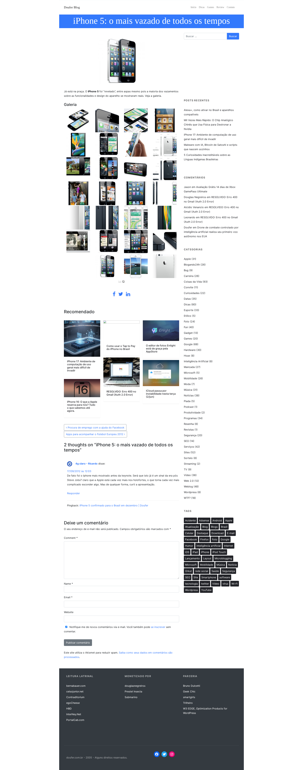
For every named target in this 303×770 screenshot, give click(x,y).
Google (188, 344)
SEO (186, 441)
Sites (187, 452)
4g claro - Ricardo (86, 463)
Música (188, 389)
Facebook (191, 539)
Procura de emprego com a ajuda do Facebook (95, 427)
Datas (187, 298)
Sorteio (188, 458)
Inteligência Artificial (196, 361)
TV (185, 469)
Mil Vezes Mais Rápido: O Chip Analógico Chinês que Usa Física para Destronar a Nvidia (208, 125)
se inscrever (158, 627)
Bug (186, 270)
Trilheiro (188, 702)
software (224, 577)
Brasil (224, 526)
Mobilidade (190, 378)
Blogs (214, 526)
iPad (195, 552)
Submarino (131, 697)
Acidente (190, 520)
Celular (189, 533)
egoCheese (73, 702)
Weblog (188, 486)
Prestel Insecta (133, 691)
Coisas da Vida (193, 281)
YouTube (206, 590)
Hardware (190, 349)
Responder (73, 493)
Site (195, 577)
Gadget (188, 332)
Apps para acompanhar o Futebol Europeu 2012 (95, 434)
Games (188, 338)
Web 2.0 (189, 480)
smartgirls (189, 697)
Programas (190, 418)
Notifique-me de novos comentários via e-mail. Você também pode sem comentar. (117, 629)
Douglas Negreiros (195, 197)
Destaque (202, 533)
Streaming (190, 463)
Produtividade (192, 412)
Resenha (189, 423)
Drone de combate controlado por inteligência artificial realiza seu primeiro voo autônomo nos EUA (211, 232)
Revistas (189, 429)
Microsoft (189, 372)
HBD (69, 708)
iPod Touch (219, 552)
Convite (188, 287)
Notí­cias (189, 395)
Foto (186, 321)
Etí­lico (187, 315)
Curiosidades (191, 293)
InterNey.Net (73, 714)
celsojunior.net (74, 691)
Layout (207, 558)
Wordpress (190, 492)
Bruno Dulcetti (191, 685)
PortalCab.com (75, 719)
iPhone (205, 552)
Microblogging (223, 558)
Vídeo (187, 475)
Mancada (189, 367)
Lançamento (192, 558)
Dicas (187, 304)
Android (217, 520)
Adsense (204, 520)
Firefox (204, 539)
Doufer (188, 227)
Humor (189, 545)
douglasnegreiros (135, 685)
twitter (205, 583)
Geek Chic (189, 691)
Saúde (215, 571)
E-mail (231, 533)
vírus (225, 583)
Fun (186, 327)
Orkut (188, 571)
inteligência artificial (208, 545)
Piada (187, 401)
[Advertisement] (211, 70)
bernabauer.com (76, 685)
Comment (71, 537)
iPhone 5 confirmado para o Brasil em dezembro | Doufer (114, 505)
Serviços (189, 446)
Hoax (187, 355)
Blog (205, 526)
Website (68, 612)
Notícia (232, 564)
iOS (187, 552)
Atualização (192, 526)
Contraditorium (75, 697)
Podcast (189, 406)
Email (68, 597)
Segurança (190, 435)
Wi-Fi (235, 583)
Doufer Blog (72, 7)
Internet (228, 545)
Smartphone (208, 577)
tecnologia (191, 583)
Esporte (188, 310)
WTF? (187, 497)
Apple (187, 258)
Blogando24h (192, 264)
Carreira (188, 276)
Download (217, 533)
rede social (201, 571)
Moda (187, 384)
